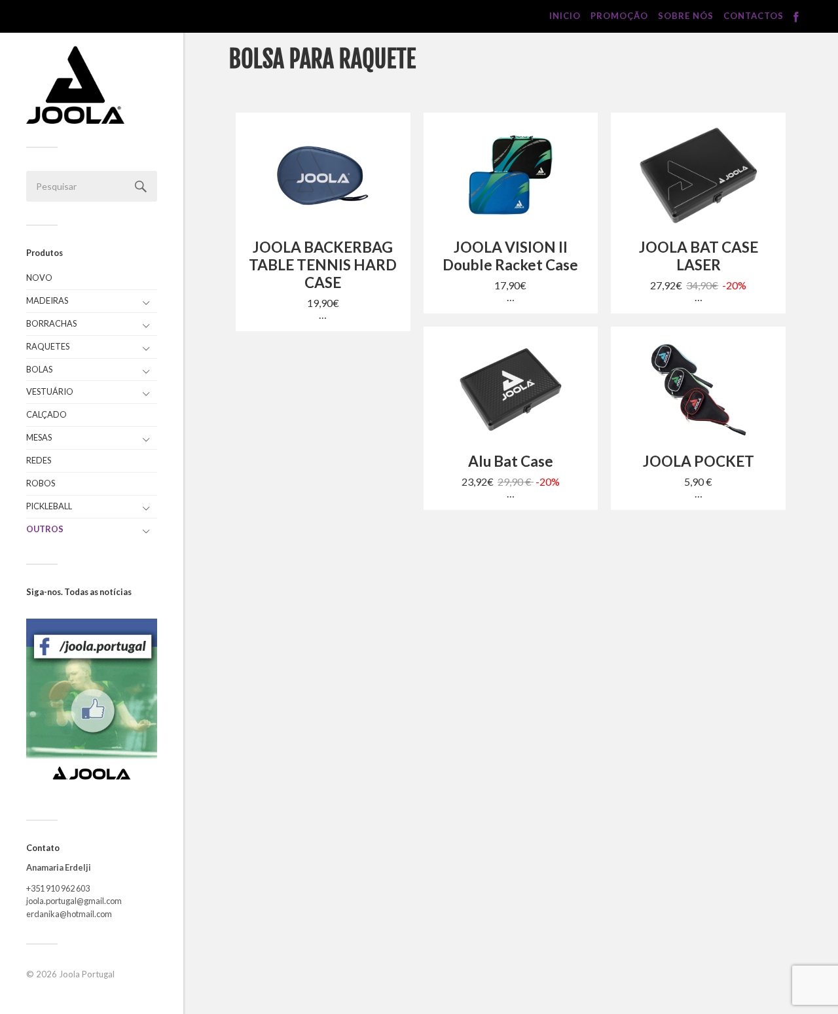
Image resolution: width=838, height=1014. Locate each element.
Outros (45, 529)
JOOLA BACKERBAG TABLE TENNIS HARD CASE (323, 264)
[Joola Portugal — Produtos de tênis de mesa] (75, 85)
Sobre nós (686, 15)
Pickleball (49, 506)
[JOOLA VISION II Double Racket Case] (511, 175)
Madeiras (47, 300)
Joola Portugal (87, 974)
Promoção (619, 15)
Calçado (46, 414)
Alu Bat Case (510, 461)
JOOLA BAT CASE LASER (698, 256)
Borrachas (51, 323)
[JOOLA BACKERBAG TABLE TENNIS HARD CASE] (323, 175)
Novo (39, 277)
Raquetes (47, 346)
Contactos (753, 15)
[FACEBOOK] (796, 17)
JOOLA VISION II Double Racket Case (510, 256)
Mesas (39, 437)
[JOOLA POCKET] (698, 389)
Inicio (565, 15)
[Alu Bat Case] (511, 389)
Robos (40, 483)
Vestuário (49, 391)
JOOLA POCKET (698, 461)
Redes (38, 460)
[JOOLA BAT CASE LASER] (698, 175)
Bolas (39, 369)
